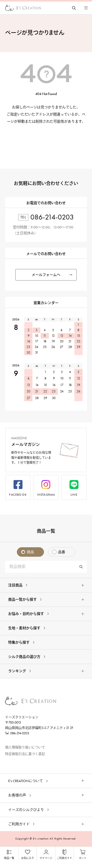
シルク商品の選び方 (24, 657)
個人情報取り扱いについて (25, 747)
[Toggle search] (74, 8)
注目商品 (15, 585)
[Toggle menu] (86, 8)
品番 (61, 552)
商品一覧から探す (22, 599)
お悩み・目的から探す (26, 614)
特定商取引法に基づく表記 (25, 754)
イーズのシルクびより (26, 810)
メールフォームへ (46, 275)
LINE (74, 494)
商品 (30, 552)
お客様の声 (17, 795)
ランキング (17, 671)
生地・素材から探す (24, 628)
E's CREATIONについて (25, 781)
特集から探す (19, 642)
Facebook (18, 494)
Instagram (46, 494)
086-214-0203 (52, 217)
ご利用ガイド (19, 824)
